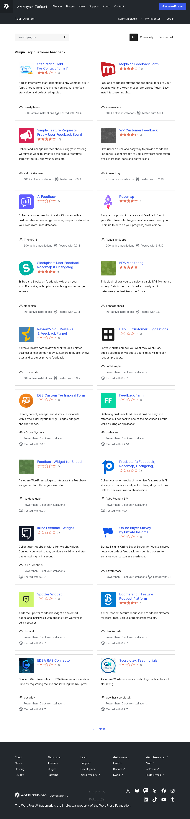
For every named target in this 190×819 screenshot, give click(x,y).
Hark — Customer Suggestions (143, 329)
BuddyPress (155, 774)
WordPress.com (157, 757)
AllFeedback (47, 197)
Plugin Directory (25, 18)
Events (117, 763)
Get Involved (121, 757)
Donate (119, 769)
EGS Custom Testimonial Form (61, 395)
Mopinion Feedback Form (139, 64)
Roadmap (126, 197)
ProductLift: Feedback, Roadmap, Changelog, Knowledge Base (137, 464)
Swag (118, 774)
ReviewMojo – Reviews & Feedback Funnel (55, 331)
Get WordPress (172, 6)
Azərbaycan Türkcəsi (62, 795)
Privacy (19, 774)
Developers (88, 769)
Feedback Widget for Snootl (59, 462)
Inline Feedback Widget (55, 528)
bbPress (152, 769)
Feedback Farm (131, 395)
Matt (150, 763)
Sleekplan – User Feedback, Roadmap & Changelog (59, 265)
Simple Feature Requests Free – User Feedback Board (59, 132)
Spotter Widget (49, 594)
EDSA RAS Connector (54, 660)
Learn (84, 757)
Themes (53, 763)
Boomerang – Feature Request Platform (136, 596)
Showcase (54, 757)
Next (102, 728)
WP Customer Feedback (138, 130)
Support (86, 763)
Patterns (53, 774)
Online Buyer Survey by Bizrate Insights (135, 530)
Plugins (52, 769)
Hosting (19, 769)
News (18, 763)
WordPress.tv (90, 774)
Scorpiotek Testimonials (138, 660)
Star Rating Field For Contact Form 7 (52, 66)
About (18, 757)
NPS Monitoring (131, 263)
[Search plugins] (65, 37)
